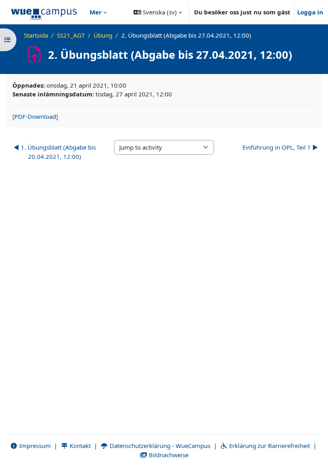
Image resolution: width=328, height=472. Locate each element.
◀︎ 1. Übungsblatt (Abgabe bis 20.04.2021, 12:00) (55, 151)
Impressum (34, 446)
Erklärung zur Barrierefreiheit (269, 446)
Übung (103, 35)
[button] (157, 12)
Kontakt (79, 446)
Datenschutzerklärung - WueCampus (159, 446)
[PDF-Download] (35, 116)
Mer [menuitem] (96, 12)
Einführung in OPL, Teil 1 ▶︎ (280, 147)
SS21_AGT (71, 35)
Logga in (310, 12)
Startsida (36, 35)
